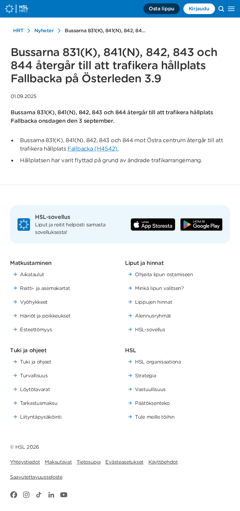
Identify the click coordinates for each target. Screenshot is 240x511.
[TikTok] (38, 494)
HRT (18, 31)
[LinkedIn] (51, 494)
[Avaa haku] (221, 9)
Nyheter (44, 31)
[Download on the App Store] (153, 224)
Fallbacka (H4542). (93, 148)
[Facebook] (14, 494)
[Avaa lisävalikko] (231, 9)
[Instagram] (26, 494)
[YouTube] (64, 494)
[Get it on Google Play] (201, 224)
